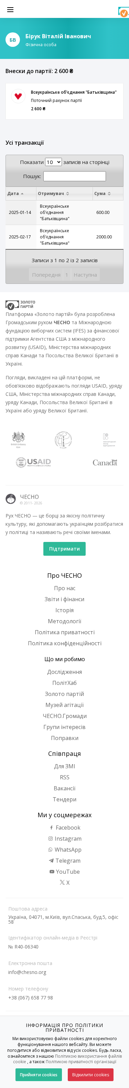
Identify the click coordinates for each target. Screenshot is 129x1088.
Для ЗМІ (64, 766)
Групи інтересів (64, 727)
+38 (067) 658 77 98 (30, 997)
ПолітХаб (64, 683)
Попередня (46, 274)
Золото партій (64, 694)
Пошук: (32, 176)
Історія (64, 610)
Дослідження (64, 672)
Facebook (67, 827)
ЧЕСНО (29, 497)
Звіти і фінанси (64, 599)
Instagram (67, 838)
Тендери (64, 799)
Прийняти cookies (38, 1075)
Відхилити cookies (90, 1075)
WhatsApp (67, 849)
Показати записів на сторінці (64, 161)
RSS (64, 777)
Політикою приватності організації (81, 1062)
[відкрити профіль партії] (18, 96)
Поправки (64, 738)
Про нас (64, 588)
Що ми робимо (64, 659)
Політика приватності (65, 632)
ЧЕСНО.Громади (65, 716)
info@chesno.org (27, 972)
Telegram (67, 860)
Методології (64, 621)
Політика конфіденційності (64, 643)
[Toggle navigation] (10, 9)
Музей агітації (64, 705)
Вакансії (64, 788)
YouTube (67, 871)
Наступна (85, 274)
